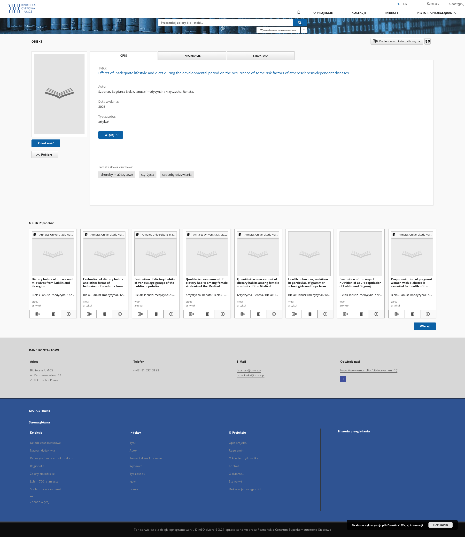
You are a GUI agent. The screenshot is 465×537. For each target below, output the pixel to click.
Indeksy (391, 13)
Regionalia (37, 466)
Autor (133, 450)
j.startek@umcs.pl (249, 370)
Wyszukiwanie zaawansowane (278, 30)
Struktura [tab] (260, 55)
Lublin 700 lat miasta (44, 481)
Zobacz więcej (39, 502)
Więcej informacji (412, 525)
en (405, 3)
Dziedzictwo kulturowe (45, 443)
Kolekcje (359, 13)
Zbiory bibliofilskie (42, 474)
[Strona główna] (298, 12)
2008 (101, 107)
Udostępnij (457, 4)
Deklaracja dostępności (245, 489)
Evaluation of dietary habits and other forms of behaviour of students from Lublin (103, 282)
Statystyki (235, 481)
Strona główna (39, 422)
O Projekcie (323, 13)
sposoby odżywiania (177, 175)
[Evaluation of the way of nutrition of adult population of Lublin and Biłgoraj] (361, 254)
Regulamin (236, 450)
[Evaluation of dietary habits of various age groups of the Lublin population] (156, 254)
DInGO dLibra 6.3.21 (210, 530)
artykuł (103, 122)
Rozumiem (440, 525)
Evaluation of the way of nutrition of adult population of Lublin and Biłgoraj (360, 282)
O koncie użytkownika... (245, 458)
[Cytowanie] (427, 41)
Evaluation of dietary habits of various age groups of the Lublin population (154, 282)
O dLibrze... (236, 474)
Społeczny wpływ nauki (45, 489)
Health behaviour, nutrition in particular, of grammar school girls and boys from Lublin (308, 282)
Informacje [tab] (192, 55)
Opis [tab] (123, 55)
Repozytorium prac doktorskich (51, 458)
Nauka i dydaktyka (42, 450)
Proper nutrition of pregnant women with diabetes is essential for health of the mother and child (411, 282)
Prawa (134, 489)
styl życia (147, 175)
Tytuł (133, 443)
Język (133, 481)
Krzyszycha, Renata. (179, 92)
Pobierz (46, 155)
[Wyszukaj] (300, 22)
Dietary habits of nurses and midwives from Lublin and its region (52, 282)
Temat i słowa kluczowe (146, 458)
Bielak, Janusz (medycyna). (144, 92)
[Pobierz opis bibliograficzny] (37, 314)
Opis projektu (238, 443)
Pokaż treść (46, 143)
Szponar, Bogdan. (111, 92)
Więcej (425, 326)
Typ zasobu (137, 474)
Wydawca (136, 466)
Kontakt (234, 466)
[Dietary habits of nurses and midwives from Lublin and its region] (53, 254)
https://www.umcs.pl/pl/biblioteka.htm (366, 370)
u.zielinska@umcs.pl (250, 375)
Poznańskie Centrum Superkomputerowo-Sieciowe (294, 530)
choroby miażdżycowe (117, 175)
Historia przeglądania (436, 13)
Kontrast (433, 3)
